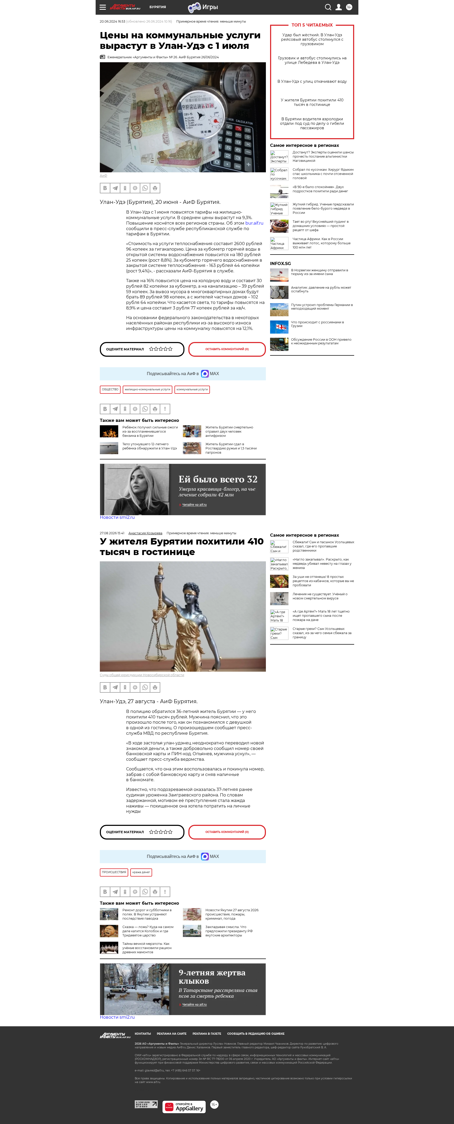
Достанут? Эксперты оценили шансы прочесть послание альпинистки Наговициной (323, 156)
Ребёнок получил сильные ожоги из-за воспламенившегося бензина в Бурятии (150, 431)
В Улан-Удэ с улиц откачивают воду (312, 81)
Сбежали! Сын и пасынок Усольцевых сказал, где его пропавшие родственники (323, 546)
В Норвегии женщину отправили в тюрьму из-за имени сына (319, 272)
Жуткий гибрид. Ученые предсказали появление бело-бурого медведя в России (323, 208)
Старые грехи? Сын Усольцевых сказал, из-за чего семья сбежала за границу (322, 633)
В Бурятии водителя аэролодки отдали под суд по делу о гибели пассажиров (312, 123)
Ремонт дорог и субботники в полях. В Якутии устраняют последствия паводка (147, 914)
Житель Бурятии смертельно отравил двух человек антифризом (229, 431)
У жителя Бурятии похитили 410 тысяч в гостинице (312, 102)
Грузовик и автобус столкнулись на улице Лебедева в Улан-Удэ (312, 60)
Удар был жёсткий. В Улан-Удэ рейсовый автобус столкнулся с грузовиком (312, 39)
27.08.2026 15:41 (112, 533)
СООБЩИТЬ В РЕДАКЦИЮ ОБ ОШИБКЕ (256, 1033)
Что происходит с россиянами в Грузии (317, 324)
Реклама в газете (207, 1033)
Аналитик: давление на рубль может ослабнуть (321, 289)
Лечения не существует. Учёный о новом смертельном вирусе (320, 596)
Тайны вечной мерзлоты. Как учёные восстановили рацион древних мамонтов (147, 948)
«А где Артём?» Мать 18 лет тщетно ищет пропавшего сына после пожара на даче (321, 615)
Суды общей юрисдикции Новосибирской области (142, 675)
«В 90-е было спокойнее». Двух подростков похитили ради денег (320, 189)
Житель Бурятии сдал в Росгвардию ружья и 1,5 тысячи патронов (231, 448)
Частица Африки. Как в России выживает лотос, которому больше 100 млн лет (321, 243)
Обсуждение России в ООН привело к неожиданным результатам (321, 341)
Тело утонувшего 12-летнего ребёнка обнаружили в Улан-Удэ (149, 446)
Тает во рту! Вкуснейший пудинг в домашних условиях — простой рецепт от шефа (321, 226)
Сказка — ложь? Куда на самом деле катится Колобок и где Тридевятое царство (147, 931)
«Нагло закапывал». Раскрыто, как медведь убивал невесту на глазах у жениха (322, 563)
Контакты (143, 1033)
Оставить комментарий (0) (227, 349)
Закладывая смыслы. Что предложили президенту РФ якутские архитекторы (229, 931)
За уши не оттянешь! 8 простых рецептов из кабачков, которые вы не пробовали (323, 581)
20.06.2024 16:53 (112, 21)
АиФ (103, 176)
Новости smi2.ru (117, 517)
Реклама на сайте (172, 1033)
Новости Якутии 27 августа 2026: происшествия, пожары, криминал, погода (232, 914)
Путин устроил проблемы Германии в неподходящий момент (322, 306)
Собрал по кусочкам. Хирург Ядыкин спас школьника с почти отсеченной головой (323, 174)
